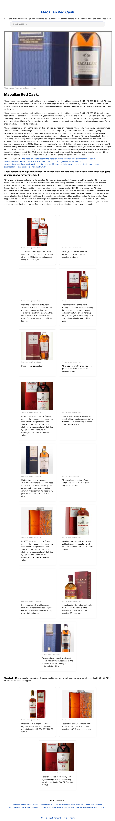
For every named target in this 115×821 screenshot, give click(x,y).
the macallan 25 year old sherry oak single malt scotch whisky (54, 161)
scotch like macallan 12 (51, 805)
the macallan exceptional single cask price (22, 164)
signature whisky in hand (95, 807)
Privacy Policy (59, 818)
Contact (49, 818)
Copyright (70, 818)
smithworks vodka (38, 807)
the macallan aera (67, 159)
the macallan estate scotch (15, 161)
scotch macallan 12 (55, 807)
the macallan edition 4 (85, 159)
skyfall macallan (34, 805)
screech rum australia (93, 805)
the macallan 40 (53, 159)
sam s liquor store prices (74, 807)
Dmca (43, 818)
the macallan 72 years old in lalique (56, 164)
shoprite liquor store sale (19, 807)
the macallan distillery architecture (86, 164)
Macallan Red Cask (57, 12)
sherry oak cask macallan (72, 805)
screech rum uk (19, 805)
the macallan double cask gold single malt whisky (25, 167)
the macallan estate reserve (34, 159)
